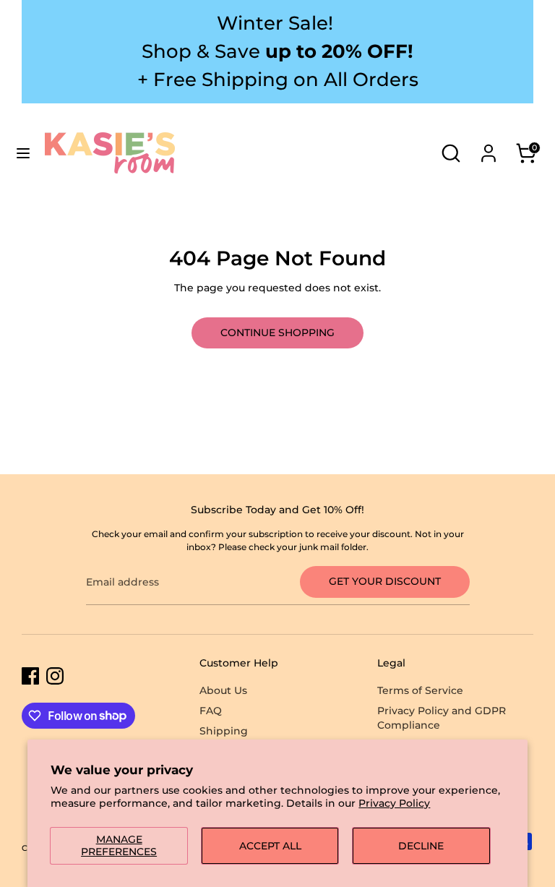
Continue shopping (277, 332)
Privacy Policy (394, 803)
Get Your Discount (385, 581)
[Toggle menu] (23, 153)
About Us (223, 690)
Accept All (270, 845)
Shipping (223, 730)
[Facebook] (30, 676)
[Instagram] (55, 676)
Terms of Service (420, 690)
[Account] (488, 145)
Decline (421, 845)
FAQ (210, 710)
